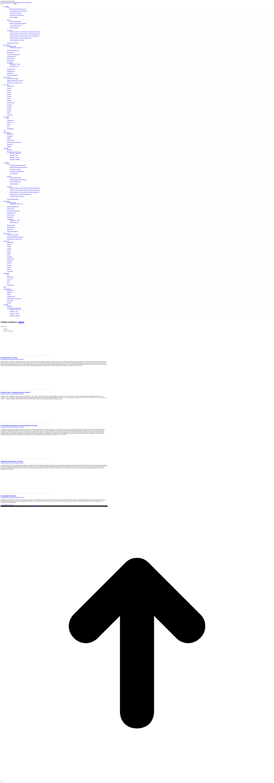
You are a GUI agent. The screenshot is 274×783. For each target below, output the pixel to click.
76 (7, 504)
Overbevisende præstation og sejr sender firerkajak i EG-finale (19, 425)
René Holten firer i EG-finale (9, 357)
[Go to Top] (137, 779)
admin (21, 322)
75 (6, 504)
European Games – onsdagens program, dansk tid (15, 392)
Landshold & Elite (5, 359)
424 (11, 504)
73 (4, 504)
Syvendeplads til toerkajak (8, 496)
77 (8, 504)
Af (15, 359)
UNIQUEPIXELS (33, 506)
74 (5, 504)
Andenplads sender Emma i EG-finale (12, 461)
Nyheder (11, 359)
